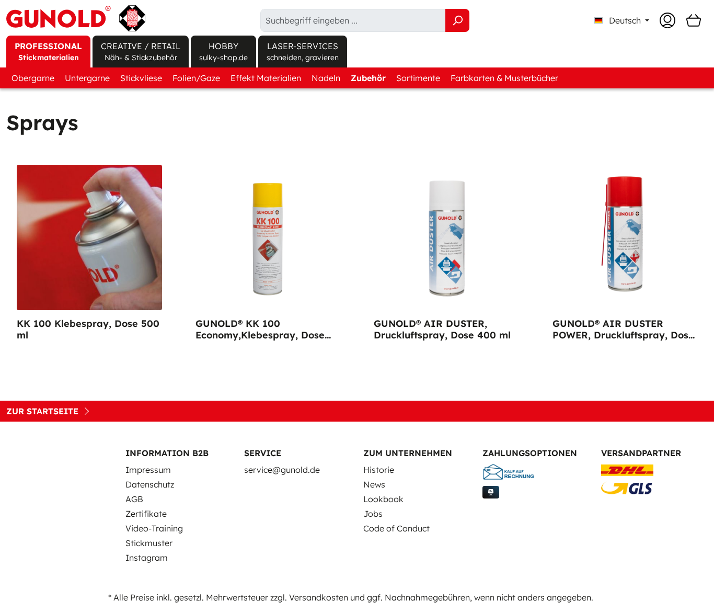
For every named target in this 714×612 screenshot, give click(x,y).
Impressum (148, 469)
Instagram (146, 557)
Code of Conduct (396, 528)
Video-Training (154, 528)
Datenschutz (149, 484)
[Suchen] (457, 20)
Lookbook (383, 499)
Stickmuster (148, 543)
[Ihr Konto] (667, 20)
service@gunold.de (282, 469)
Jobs (373, 513)
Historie (378, 469)
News (374, 484)
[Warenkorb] (694, 20)
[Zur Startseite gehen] (75, 18)
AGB (134, 499)
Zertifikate (146, 513)
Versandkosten (318, 597)
